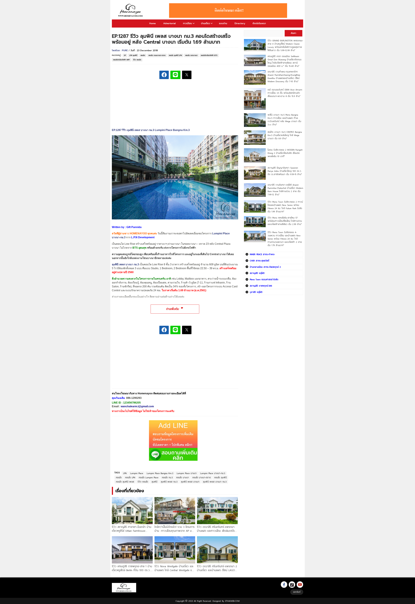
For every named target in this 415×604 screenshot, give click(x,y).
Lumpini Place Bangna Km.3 (160, 473)
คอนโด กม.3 (167, 477)
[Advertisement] (136, 363)
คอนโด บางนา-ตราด (201, 477)
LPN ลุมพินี (133, 55)
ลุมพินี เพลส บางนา (190, 481)
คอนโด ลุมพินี (220, 477)
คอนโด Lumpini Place (148, 477)
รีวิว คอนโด (137, 60)
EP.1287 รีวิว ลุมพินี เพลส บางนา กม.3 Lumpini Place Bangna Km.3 (151, 130)
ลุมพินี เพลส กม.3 (169, 481)
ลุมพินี (154, 481)
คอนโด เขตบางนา (191, 55)
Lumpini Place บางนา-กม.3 (212, 473)
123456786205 (132, 402)
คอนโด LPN (130, 477)
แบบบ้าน (223, 23)
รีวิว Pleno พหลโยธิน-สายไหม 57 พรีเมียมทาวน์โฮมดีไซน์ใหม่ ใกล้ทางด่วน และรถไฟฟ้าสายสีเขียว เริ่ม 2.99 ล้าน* (285, 221)
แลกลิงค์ (296, 591)
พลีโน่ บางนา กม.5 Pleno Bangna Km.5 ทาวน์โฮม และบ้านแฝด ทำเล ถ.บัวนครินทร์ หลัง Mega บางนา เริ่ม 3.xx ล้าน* (284, 119)
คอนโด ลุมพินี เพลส (125, 481)
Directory (240, 23)
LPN (125, 473)
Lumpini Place (136, 473)
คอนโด (143, 55)
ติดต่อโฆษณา (259, 23)
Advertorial (169, 23)
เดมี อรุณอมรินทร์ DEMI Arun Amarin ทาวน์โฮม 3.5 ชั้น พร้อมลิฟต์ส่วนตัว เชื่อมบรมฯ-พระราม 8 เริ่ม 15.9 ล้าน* (285, 93)
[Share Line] (175, 75)
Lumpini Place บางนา (187, 473)
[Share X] (186, 75)
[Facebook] (284, 584)
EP (125, 55)
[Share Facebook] (164, 75)
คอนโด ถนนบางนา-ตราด (157, 55)
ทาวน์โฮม (187, 23)
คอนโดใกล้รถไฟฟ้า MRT (121, 60)
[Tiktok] (292, 584)
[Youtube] (300, 584)
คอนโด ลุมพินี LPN (175, 55)
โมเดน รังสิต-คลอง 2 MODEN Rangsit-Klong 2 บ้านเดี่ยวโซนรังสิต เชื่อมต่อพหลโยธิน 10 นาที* (285, 153)
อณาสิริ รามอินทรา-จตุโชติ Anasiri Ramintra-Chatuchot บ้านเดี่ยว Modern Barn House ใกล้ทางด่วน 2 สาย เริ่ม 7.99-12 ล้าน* (285, 189)
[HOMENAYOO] (131, 10)
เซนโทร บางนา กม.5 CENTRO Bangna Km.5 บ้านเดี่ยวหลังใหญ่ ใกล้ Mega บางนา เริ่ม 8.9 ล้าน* (285, 135)
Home (152, 23)
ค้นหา (293, 33)
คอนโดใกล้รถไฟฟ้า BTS (209, 55)
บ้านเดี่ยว (205, 23)
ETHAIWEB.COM (232, 601)
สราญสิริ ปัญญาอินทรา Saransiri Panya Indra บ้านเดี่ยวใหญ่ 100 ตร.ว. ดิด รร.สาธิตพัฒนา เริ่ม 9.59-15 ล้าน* (285, 171)
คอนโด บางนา (182, 477)
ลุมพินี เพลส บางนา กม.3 (125, 264)
